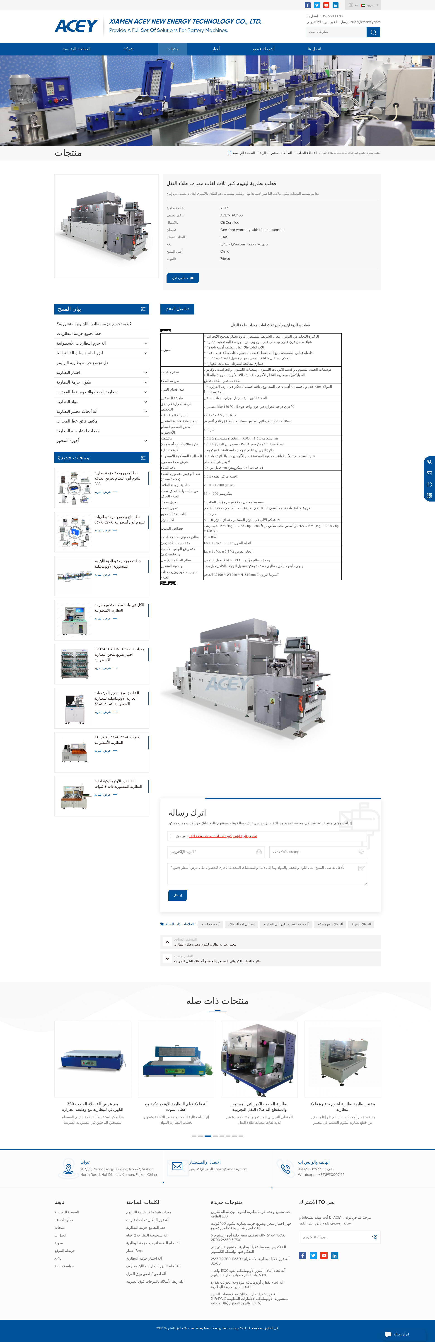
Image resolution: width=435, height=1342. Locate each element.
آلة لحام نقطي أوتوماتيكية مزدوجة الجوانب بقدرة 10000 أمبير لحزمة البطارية (247, 1285)
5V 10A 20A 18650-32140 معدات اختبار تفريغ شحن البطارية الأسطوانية (119, 655)
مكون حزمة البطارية (74, 382)
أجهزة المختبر (68, 441)
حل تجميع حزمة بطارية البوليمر (83, 363)
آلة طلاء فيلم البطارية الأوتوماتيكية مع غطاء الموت (176, 1107)
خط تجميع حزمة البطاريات (79, 334)
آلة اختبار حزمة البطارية (144, 1258)
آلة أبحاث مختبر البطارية (276, 153)
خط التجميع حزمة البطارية (146, 1228)
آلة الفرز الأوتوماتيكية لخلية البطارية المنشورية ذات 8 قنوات (118, 784)
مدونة (58, 1243)
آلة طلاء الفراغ (361, 924)
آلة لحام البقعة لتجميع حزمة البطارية (153, 1243)
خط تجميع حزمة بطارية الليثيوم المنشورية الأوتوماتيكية (117, 564)
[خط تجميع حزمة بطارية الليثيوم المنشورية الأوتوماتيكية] (74, 576)
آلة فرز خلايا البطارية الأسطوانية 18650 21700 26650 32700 (250, 1261)
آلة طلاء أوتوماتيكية (330, 924)
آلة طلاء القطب (307, 153)
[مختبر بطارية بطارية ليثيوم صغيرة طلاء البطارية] (342, 1059)
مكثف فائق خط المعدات (77, 421)
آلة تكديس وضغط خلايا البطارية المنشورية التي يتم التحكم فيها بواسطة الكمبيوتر (248, 1250)
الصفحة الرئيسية (76, 49)
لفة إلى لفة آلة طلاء (241, 924)
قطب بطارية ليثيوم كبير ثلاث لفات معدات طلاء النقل (222, 836)
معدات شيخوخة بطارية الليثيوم (149, 1212)
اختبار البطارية (68, 373)
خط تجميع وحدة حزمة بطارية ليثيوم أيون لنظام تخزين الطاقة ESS (117, 478)
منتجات (173, 49)
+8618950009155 (325, 16)
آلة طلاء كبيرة (210, 924)
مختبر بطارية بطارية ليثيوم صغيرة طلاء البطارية (342, 1107)
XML (57, 1258)
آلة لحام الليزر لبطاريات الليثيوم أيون (153, 1266)
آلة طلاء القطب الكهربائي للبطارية (286, 924)
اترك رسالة (401, 1334)
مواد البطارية (67, 402)
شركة (128, 49)
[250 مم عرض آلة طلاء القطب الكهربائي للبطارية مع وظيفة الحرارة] (92, 1059)
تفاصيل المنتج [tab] (177, 309)
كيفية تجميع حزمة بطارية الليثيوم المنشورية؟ (94, 324)
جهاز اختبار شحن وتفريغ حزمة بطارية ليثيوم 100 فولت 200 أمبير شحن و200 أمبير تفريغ (251, 1226)
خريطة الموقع (64, 1251)
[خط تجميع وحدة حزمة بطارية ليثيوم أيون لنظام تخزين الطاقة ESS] (74, 488)
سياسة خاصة (64, 1266)
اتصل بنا (314, 49)
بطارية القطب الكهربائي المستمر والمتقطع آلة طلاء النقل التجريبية (259, 1107)
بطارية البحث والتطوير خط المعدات (87, 392)
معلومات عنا (63, 1220)
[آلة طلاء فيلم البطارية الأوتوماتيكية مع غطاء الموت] (176, 1059)
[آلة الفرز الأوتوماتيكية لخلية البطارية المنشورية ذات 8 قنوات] (74, 796)
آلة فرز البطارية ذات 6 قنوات (147, 1220)
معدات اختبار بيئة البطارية (78, 431)
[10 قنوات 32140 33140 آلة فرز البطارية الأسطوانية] (74, 752)
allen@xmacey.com (344, 22)
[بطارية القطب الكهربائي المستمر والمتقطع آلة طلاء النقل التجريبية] (259, 1059)
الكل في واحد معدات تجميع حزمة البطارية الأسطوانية (119, 607)
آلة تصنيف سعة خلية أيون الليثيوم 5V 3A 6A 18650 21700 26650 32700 (248, 1238)
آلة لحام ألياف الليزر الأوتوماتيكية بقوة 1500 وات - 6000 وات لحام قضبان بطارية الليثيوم (248, 1273)
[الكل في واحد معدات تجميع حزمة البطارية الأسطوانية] (74, 620)
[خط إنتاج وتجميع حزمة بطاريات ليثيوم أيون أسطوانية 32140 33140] (74, 532)
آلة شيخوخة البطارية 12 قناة (146, 1235)
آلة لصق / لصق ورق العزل (146, 1274)
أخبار (216, 49)
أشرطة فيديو (264, 49)
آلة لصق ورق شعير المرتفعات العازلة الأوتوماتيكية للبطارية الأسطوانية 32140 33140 (116, 698)
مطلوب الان (180, 278)
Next (390, 1068)
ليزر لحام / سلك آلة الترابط (80, 353)
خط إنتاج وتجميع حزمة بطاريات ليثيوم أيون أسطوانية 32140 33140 (119, 519)
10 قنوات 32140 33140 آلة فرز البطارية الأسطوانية (116, 740)
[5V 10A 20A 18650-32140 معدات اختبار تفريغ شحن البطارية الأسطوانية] (74, 664)
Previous (44, 1068)
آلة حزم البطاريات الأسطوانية (81, 343)
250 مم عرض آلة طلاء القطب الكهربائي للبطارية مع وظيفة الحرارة (92, 1107)
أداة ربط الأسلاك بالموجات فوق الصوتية (155, 1282)
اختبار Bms (134, 1251)
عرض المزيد (102, 492)
